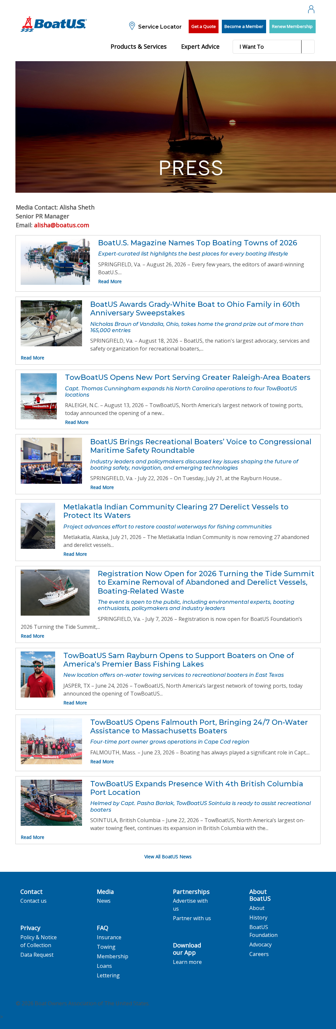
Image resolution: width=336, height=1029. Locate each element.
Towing (106, 946)
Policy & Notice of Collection (38, 941)
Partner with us (192, 918)
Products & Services (139, 46)
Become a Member (243, 26)
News (104, 900)
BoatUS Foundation (263, 931)
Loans (104, 965)
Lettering (108, 975)
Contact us (33, 900)
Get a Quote (203, 26)
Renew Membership (292, 26)
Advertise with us (190, 904)
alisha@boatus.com (61, 225)
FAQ (102, 928)
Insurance (109, 937)
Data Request (36, 954)
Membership (112, 956)
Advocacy (260, 944)
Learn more (187, 962)
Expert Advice (200, 46)
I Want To (252, 46)
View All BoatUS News (168, 856)
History (258, 917)
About (256, 908)
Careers (259, 954)
